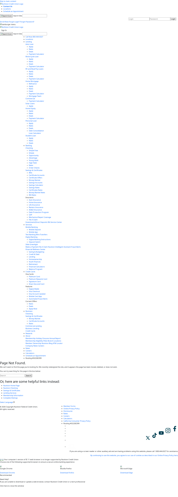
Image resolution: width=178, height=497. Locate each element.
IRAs (30, 173)
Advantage (33, 158)
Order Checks (34, 168)
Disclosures (68, 411)
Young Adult (33, 160)
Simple (31, 153)
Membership (31, 338)
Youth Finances (35, 262)
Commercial (30, 98)
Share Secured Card (36, 284)
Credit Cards (30, 271)
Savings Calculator (36, 185)
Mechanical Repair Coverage (40, 217)
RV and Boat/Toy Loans (34, 69)
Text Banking (31, 234)
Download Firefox (67, 473)
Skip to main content (8, 1)
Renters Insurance (36, 207)
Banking (29, 145)
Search (28, 375)
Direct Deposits (41, 222)
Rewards (29, 333)
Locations (7, 9)
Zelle (27, 244)
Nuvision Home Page (11, 385)
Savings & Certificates (34, 170)
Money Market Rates (37, 192)
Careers (41, 346)
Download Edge (126, 473)
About (28, 336)
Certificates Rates (35, 190)
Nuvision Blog (47, 343)
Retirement (33, 264)
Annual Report (55, 338)
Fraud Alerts (76, 247)
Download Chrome (7, 473)
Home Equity (31, 108)
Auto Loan (29, 44)
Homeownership (35, 259)
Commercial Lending (34, 326)
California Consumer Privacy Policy (76, 421)
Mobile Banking (32, 227)
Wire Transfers (41, 234)
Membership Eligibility (34, 341)
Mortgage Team (35, 96)
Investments (30, 222)
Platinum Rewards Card (38, 279)
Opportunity (34, 155)
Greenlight (34, 244)
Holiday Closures (42, 338)
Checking (29, 148)
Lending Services (9, 393)
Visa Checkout (34, 291)
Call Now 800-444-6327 (34, 37)
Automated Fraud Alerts (38, 299)
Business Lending (32, 328)
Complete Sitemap (10, 398)
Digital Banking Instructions (40, 239)
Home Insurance (35, 202)
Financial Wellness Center (35, 249)
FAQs (45, 341)
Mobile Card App (35, 296)
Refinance (33, 84)
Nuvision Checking (10, 388)
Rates (31, 49)
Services (29, 225)
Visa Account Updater (37, 294)
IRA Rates (32, 195)
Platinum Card (34, 276)
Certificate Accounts (36, 175)
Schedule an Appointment (13, 11)
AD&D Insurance (35, 210)
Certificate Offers (35, 178)
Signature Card (35, 281)
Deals (31, 51)
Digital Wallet (34, 289)
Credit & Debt (34, 254)
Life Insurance (34, 205)
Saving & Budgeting (36, 252)
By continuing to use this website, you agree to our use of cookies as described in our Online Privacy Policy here (134, 455)
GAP (30, 215)
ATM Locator (58, 343)
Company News (32, 346)
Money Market (34, 180)
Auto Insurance (35, 200)
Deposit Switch (34, 242)
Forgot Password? (27, 22)
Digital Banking (31, 237)
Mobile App (33, 232)
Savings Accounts (35, 182)
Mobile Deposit (35, 229)
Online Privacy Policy (71, 408)
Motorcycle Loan (32, 56)
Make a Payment (32, 247)
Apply (31, 47)
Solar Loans (30, 103)
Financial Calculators (37, 267)
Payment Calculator (36, 54)
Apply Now (33, 309)
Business (29, 311)
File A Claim (33, 220)
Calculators (30, 353)
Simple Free (33, 150)
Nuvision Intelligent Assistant (59, 247)
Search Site (17, 16)
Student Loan (31, 136)
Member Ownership (33, 343)
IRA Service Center (55, 222)
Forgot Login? (14, 22)
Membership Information (13, 395)
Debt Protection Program (39, 212)
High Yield (33, 163)
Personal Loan (31, 121)
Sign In (4, 30)
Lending (29, 42)
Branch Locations (54, 341)
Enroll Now (4, 22)
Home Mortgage (32, 81)
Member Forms (69, 406)
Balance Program (35, 269)
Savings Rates (34, 187)
